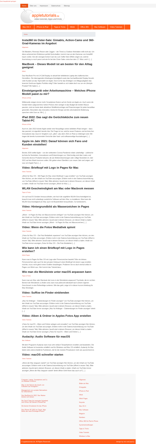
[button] (27, 27)
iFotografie (82, 387)
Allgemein (25, 47)
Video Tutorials (116, 27)
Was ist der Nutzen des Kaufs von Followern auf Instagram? (32, 385)
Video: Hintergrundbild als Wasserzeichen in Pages (55, 206)
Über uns (33, 6)
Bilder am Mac (84, 383)
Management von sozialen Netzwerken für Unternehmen (34, 391)
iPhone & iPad (42, 27)
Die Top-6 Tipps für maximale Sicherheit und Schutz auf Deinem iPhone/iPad (34, 401)
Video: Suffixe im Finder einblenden (45, 292)
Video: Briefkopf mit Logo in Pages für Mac (50, 167)
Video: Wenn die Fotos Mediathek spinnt (48, 227)
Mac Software (99, 27)
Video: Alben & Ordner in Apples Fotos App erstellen (56, 315)
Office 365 (84, 27)
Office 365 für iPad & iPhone (88, 421)
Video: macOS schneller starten (42, 354)
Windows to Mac (84, 436)
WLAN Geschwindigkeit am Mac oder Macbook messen (58, 188)
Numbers (82, 417)
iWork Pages (26, 255)
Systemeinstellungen (86, 425)
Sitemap (67, 6)
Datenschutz (55, 6)
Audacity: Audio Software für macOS (46, 336)
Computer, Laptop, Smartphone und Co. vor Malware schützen (34, 380)
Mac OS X (27, 27)
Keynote (82, 402)
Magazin (82, 413)
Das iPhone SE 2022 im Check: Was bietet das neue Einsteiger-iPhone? (33, 410)
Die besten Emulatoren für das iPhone (34, 406)
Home (24, 6)
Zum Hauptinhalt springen (8, 1)
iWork (72, 27)
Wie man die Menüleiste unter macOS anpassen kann (56, 271)
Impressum (44, 6)
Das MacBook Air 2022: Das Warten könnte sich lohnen (33, 396)
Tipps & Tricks (59, 27)
